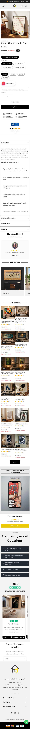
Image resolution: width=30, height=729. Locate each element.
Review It (15, 229)
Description (15, 143)
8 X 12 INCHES (7, 63)
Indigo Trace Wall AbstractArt (7, 449)
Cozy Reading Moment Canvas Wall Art (20, 373)
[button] (3, 6)
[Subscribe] (25, 659)
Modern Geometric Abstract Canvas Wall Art (7, 322)
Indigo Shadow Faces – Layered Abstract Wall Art (21, 450)
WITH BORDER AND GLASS (10, 57)
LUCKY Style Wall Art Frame (21, 423)
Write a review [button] (15, 526)
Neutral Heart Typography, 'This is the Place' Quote (7, 424)
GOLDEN (5, 78)
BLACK (5, 74)
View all (15, 462)
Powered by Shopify (20, 719)
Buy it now (15, 107)
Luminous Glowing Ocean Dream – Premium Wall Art (21, 345)
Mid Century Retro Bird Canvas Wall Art (6, 398)
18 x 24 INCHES (7, 67)
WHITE (21, 74)
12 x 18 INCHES (19, 63)
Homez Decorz (12, 719)
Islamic (4, 293)
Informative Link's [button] (9, 706)
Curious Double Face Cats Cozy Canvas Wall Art (20, 398)
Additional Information (15, 218)
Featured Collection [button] (9, 698)
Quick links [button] (6, 702)
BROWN (13, 74)
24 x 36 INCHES (20, 67)
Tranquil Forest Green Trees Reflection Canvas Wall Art (7, 373)
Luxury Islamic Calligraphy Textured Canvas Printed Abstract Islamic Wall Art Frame (21, 320)
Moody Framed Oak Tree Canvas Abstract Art (6, 347)
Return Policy (15, 223)
